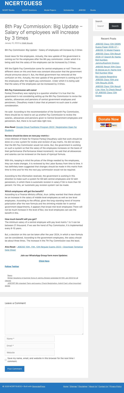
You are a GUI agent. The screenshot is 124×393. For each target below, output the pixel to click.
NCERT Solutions (29, 10)
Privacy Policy (116, 386)
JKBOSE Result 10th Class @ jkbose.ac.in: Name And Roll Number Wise (108, 70)
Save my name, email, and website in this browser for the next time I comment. (41, 360)
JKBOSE (82, 10)
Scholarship (69, 10)
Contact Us (103, 386)
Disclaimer (83, 386)
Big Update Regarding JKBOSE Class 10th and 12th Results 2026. (106, 79)
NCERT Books (8, 10)
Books (93, 10)
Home (65, 386)
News (10, 275)
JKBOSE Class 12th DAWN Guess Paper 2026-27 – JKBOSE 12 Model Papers (108, 47)
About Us (93, 386)
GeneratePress (38, 386)
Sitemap (73, 386)
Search (98, 21)
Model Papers (50, 10)
